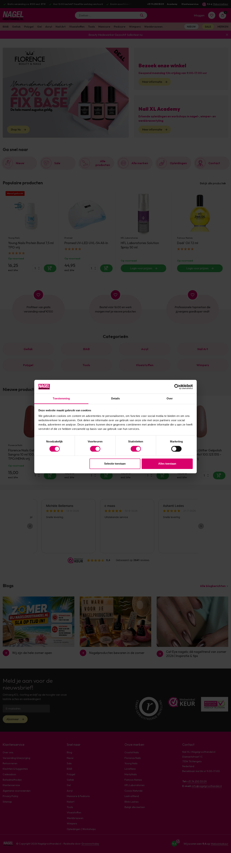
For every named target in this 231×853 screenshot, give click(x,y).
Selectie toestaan (115, 463)
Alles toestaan (167, 463)
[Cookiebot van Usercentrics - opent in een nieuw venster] (177, 386)
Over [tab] (170, 398)
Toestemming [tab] (61, 398)
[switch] (95, 449)
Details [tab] (115, 398)
